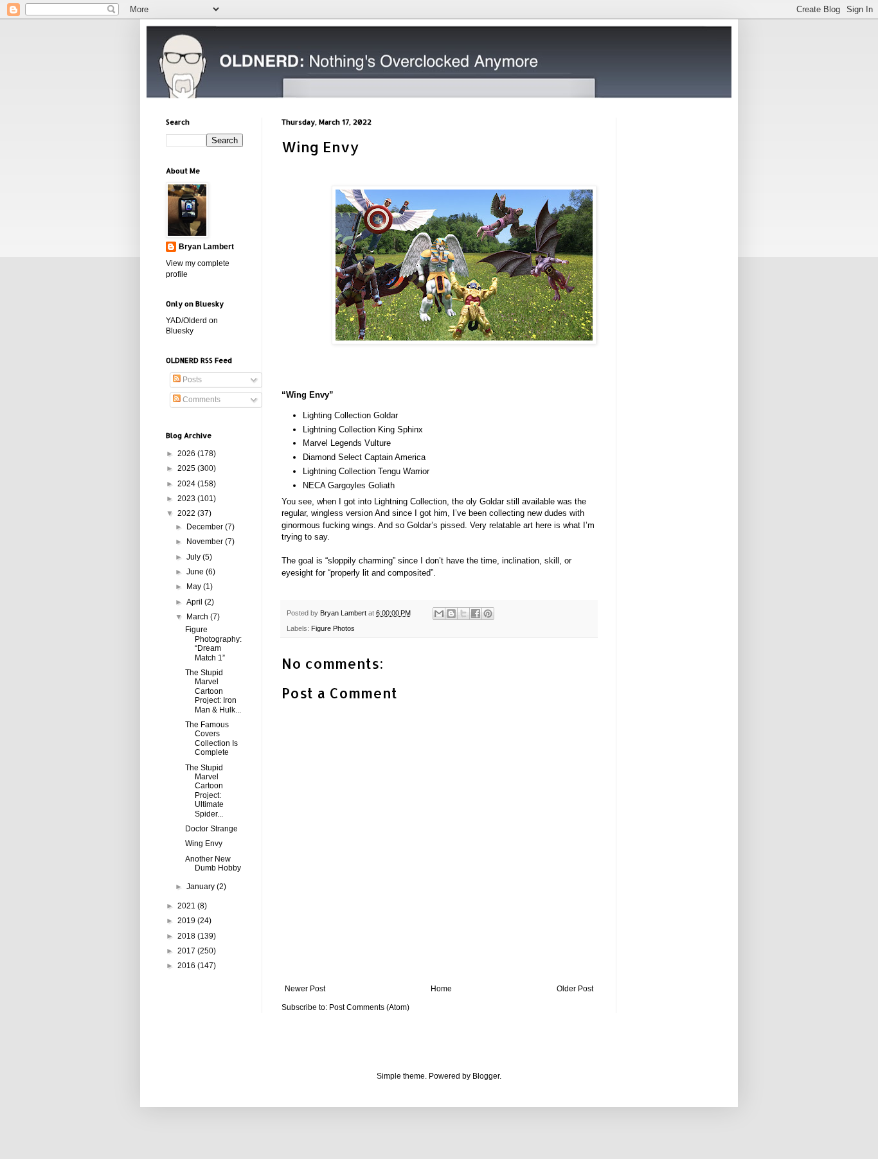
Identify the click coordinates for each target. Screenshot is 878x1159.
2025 (187, 468)
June (196, 571)
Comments (200, 399)
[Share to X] (463, 613)
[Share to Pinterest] (487, 613)
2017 (187, 950)
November (205, 541)
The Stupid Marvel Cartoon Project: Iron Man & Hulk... (213, 691)
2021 (187, 905)
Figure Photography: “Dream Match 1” (213, 643)
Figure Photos (333, 628)
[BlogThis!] (451, 613)
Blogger (485, 1076)
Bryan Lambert (206, 246)
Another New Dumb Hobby (213, 863)
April (195, 601)
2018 (187, 936)
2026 (187, 453)
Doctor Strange (211, 828)
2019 (187, 920)
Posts (191, 379)
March (198, 616)
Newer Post (305, 988)
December (205, 526)
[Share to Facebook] (475, 613)
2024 (187, 483)
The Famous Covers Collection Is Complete (211, 738)
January (201, 886)
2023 (187, 498)
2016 (187, 965)
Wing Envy (203, 843)
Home (441, 988)
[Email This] (439, 613)
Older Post (575, 988)
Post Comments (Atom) (369, 1007)
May (194, 586)
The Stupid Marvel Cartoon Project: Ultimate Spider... (204, 790)
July (194, 557)
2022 (187, 513)
